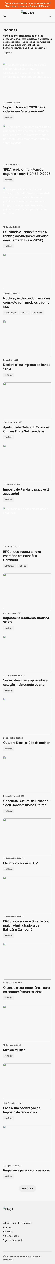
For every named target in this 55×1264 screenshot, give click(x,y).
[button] (4, 15)
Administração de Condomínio (17, 1223)
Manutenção (10, 312)
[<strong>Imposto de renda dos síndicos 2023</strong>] (27, 591)
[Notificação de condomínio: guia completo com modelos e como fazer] (27, 272)
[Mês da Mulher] (27, 1023)
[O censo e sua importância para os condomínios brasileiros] (27, 961)
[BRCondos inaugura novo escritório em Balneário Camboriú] (27, 525)
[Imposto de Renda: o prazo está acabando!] (27, 463)
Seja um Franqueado (13, 1240)
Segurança (37, 312)
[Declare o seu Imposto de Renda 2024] (27, 338)
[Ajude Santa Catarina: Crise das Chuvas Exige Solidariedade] (27, 400)
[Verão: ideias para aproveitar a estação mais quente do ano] (27, 654)
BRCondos (9, 566)
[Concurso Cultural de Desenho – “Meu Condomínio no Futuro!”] (27, 774)
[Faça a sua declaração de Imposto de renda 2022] (27, 1081)
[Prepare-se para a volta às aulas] (27, 1144)
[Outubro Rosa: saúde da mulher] (27, 716)
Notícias (8, 117)
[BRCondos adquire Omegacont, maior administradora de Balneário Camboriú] (27, 895)
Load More (27, 1188)
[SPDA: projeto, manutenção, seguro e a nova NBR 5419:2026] (27, 143)
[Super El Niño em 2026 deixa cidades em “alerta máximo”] (27, 81)
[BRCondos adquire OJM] (27, 836)
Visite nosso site (11, 1235)
